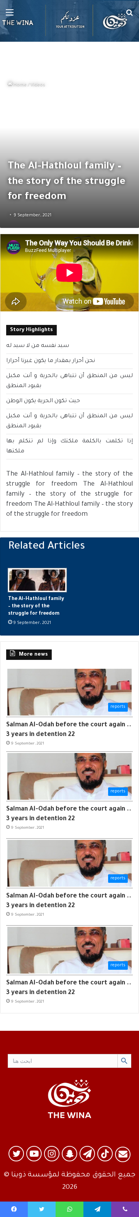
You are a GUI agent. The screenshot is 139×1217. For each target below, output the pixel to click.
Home (19, 85)
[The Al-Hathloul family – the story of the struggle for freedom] (37, 580)
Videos (38, 85)
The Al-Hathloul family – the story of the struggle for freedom (36, 607)
